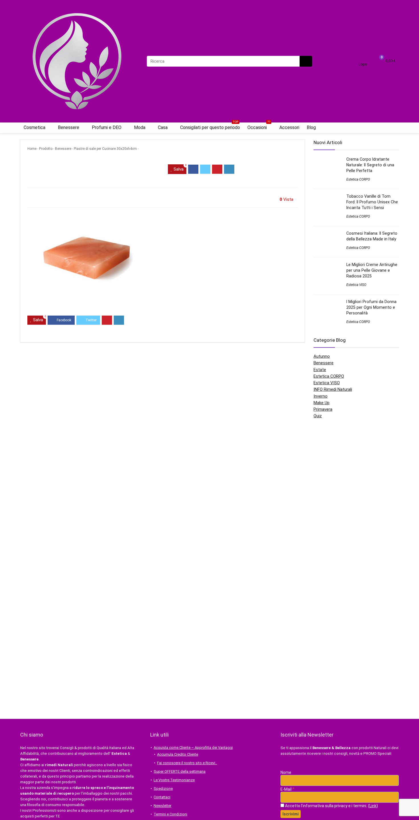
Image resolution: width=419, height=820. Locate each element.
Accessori (289, 127)
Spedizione (163, 788)
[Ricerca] (306, 61)
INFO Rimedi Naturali (333, 389)
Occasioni (258, 126)
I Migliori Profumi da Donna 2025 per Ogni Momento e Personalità (371, 307)
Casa (163, 127)
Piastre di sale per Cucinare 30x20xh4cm (105, 149)
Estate (320, 369)
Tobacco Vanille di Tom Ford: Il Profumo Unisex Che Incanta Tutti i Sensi (372, 202)
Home (31, 149)
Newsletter (162, 805)
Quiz (318, 415)
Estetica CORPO (358, 179)
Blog (311, 127)
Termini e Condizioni (170, 814)
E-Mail (287, 789)
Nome (285, 772)
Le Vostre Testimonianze (174, 780)
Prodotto (45, 149)
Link (373, 805)
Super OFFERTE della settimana (180, 771)
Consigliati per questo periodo (210, 126)
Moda (139, 127)
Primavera (323, 409)
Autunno (322, 356)
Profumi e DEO (106, 127)
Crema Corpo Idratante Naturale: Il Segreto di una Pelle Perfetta (370, 165)
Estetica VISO (356, 285)
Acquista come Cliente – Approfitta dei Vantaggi (193, 747)
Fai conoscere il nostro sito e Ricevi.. (187, 763)
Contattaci (162, 797)
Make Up (321, 402)
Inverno (321, 396)
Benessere (68, 127)
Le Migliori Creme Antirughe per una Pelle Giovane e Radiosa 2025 (371, 270)
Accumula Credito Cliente (177, 754)
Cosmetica (34, 127)
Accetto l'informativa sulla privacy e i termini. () (331, 805)
